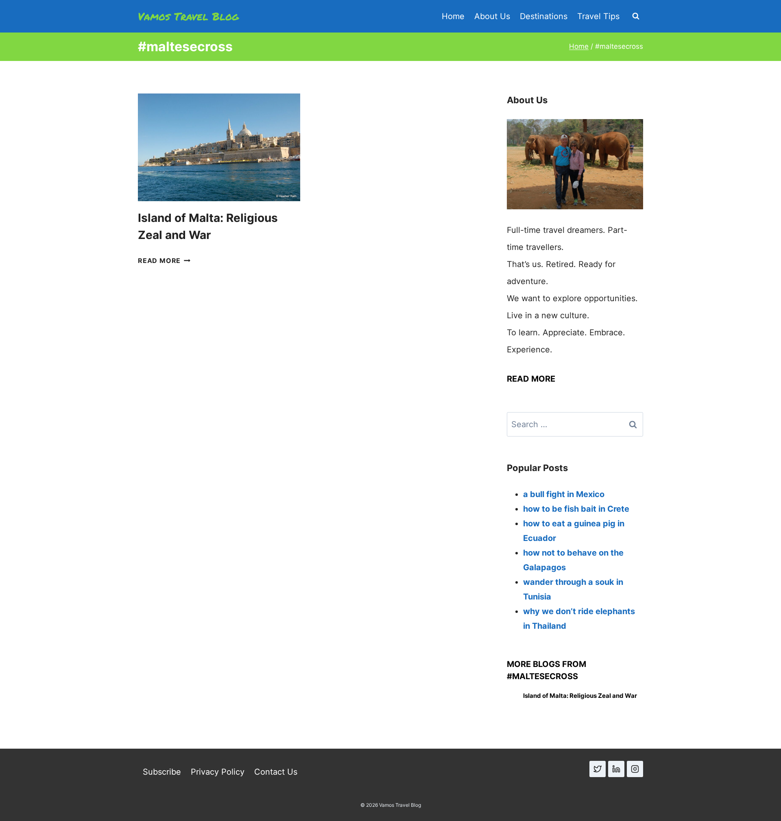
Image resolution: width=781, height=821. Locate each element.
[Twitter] (597, 769)
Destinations (543, 16)
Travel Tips (598, 16)
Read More (164, 260)
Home (453, 16)
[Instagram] (635, 769)
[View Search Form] (635, 16)
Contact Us (275, 772)
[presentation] (219, 147)
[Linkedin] (616, 769)
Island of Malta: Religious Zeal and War (580, 695)
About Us (492, 16)
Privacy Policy (217, 772)
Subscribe (162, 772)
